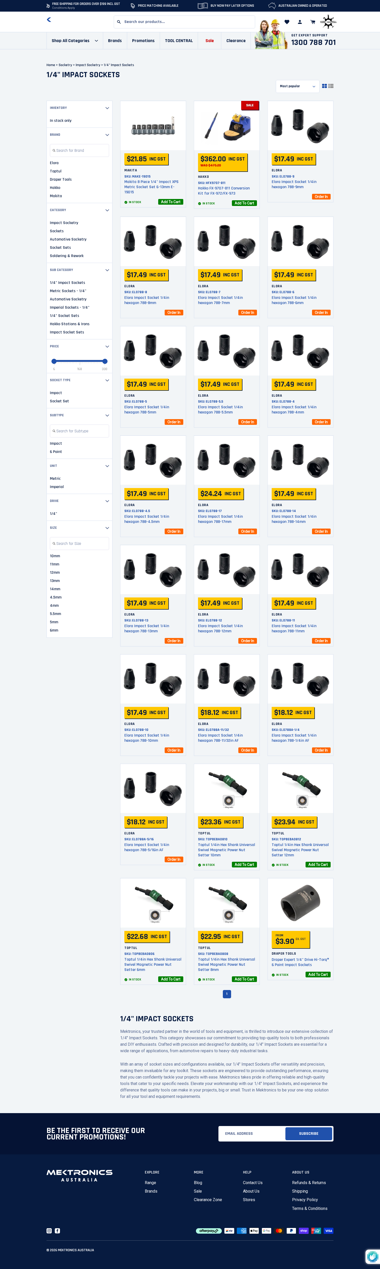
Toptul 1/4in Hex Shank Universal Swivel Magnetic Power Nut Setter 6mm (152, 964)
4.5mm (56, 597)
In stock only (60, 120)
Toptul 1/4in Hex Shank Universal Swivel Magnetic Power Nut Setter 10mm (226, 850)
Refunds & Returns (309, 1182)
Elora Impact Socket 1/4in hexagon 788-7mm (220, 300)
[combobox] (184, 21)
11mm (54, 564)
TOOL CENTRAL (179, 41)
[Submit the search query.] (54, 150)
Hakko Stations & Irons (69, 324)
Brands (151, 1191)
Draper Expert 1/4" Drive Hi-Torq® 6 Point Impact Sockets (300, 962)
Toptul (56, 171)
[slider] (54, 361)
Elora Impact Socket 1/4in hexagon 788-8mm (146, 300)
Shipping (300, 1191)
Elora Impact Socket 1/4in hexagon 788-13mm (146, 628)
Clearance (236, 41)
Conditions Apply (63, 8)
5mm (54, 622)
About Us (251, 1191)
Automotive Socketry (68, 239)
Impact (56, 393)
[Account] (299, 21)
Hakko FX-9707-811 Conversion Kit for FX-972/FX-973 (224, 191)
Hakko (55, 187)
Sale (198, 1191)
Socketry (67, 65)
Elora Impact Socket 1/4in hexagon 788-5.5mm (220, 409)
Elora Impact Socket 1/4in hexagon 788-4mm (294, 409)
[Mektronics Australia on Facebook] (57, 1230)
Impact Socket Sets (67, 332)
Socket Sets (60, 247)
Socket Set (59, 401)
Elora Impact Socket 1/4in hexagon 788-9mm (294, 184)
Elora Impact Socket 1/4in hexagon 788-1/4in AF (294, 738)
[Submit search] (119, 21)
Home (51, 65)
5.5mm (55, 614)
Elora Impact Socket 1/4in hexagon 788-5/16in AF (146, 847)
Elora (54, 163)
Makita (56, 196)
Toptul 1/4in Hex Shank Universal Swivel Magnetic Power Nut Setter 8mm (226, 964)
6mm (54, 630)
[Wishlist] (286, 21)
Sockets (57, 231)
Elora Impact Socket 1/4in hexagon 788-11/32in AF (220, 738)
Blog (198, 1182)
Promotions (143, 41)
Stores (249, 1199)
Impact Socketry (90, 65)
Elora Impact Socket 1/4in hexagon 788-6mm (294, 300)
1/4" (53, 513)
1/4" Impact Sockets (67, 282)
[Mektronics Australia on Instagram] (49, 1230)
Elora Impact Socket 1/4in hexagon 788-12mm (220, 628)
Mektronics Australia (76, 1250)
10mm (55, 556)
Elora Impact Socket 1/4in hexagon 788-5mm (146, 409)
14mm (55, 589)
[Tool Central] (328, 22)
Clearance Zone (208, 1199)
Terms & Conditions (310, 1208)
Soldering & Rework (66, 256)
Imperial (57, 487)
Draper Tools (61, 179)
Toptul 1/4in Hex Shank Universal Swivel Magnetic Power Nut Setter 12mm (300, 850)
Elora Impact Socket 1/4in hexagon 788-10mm (146, 738)
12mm (55, 572)
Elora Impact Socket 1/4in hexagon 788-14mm (294, 519)
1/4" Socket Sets (64, 315)
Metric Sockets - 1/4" (68, 291)
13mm (55, 581)
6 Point (56, 451)
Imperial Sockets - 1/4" (69, 307)
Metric (55, 478)
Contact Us (253, 1182)
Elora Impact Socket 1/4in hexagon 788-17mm (220, 519)
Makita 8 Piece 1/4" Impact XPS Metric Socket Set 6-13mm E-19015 (151, 187)
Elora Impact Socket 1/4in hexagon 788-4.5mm (146, 519)
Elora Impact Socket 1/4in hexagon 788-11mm (294, 628)
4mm (54, 605)
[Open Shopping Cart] (312, 21)
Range (150, 1182)
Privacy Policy (305, 1199)
